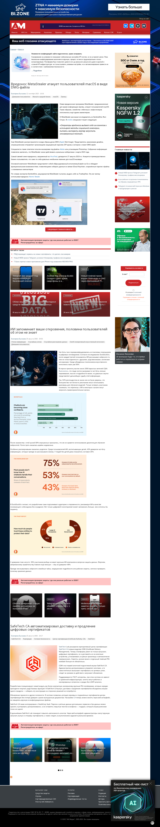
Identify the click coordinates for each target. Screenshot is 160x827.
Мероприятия (35, 32)
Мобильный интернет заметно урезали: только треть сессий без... (93, 606)
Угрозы (38, 796)
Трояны (63, 97)
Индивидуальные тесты (77, 799)
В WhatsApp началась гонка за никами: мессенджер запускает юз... (60, 750)
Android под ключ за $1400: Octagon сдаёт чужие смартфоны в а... (60, 278)
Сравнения (97, 32)
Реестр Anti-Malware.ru (44, 802)
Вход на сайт (144, 19)
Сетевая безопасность (42, 639)
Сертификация (73, 796)
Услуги (119, 32)
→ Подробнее (36, 71)
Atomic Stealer (34, 177)
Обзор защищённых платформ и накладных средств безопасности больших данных (34, 303)
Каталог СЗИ (108, 32)
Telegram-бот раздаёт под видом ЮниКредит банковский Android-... (25, 278)
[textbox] (134, 268)
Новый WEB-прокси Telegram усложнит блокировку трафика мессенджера (42, 258)
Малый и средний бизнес (41, 97)
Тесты (77, 32)
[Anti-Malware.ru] (18, 25)
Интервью (85, 32)
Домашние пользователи (21, 97)
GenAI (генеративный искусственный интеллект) (87, 342)
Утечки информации (18, 342)
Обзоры (68, 32)
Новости (14, 32)
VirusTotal (53, 156)
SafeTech (91, 639)
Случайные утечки (34, 342)
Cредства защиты (42, 793)
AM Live (24, 32)
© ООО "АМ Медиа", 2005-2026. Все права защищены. (80, 819)
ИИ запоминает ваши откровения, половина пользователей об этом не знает (58, 331)
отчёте (69, 120)
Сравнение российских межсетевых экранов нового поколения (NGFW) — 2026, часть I (85, 303)
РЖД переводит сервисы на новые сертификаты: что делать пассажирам (42, 254)
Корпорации (27, 639)
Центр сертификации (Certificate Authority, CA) (69, 639)
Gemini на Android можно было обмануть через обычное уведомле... (93, 750)
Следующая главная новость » (60, 229)
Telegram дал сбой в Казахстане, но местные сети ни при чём (24, 750)
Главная (13, 49)
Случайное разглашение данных (55, 342)
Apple (62, 142)
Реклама (71, 793)
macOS (55, 97)
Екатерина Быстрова (18, 94)
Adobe (62, 149)
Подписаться (133, 283)
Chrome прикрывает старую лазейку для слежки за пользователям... (26, 606)
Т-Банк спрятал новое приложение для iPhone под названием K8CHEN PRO (43, 262)
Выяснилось (63, 371)
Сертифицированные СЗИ (45, 799)
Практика (58, 32)
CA (75, 698)
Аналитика (48, 32)
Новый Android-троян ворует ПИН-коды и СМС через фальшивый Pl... (93, 278)
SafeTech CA (15, 639)
